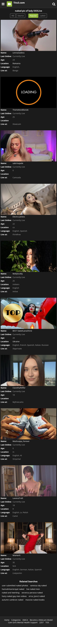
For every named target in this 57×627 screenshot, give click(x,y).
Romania (16, 63)
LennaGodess (19, 52)
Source (21, 15)
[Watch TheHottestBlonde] (28, 92)
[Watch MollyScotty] (28, 256)
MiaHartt (16, 555)
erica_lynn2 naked (37, 596)
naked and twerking (10, 592)
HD (13, 15)
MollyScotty (18, 273)
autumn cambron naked (12, 600)
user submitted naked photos (15, 585)
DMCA (25, 620)
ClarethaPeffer (19, 388)
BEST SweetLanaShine (22, 331)
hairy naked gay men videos (14, 596)
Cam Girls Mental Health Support (23, 622)
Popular (33, 15)
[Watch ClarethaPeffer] (28, 370)
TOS (47, 622)
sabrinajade (18, 163)
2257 (41, 622)
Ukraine (16, 341)
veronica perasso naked (32, 592)
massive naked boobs (35, 600)
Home (6, 620)
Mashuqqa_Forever (21, 441)
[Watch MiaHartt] (28, 537)
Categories (16, 620)
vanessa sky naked (38, 585)
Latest (42, 15)
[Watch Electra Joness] (28, 199)
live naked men (33, 589)
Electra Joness (19, 216)
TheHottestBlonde (20, 110)
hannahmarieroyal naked (13, 589)
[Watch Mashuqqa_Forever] (28, 423)
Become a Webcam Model (41, 620)
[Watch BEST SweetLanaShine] (28, 313)
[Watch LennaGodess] (28, 35)
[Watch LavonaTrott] (28, 480)
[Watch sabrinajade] (28, 145)
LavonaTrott (18, 498)
